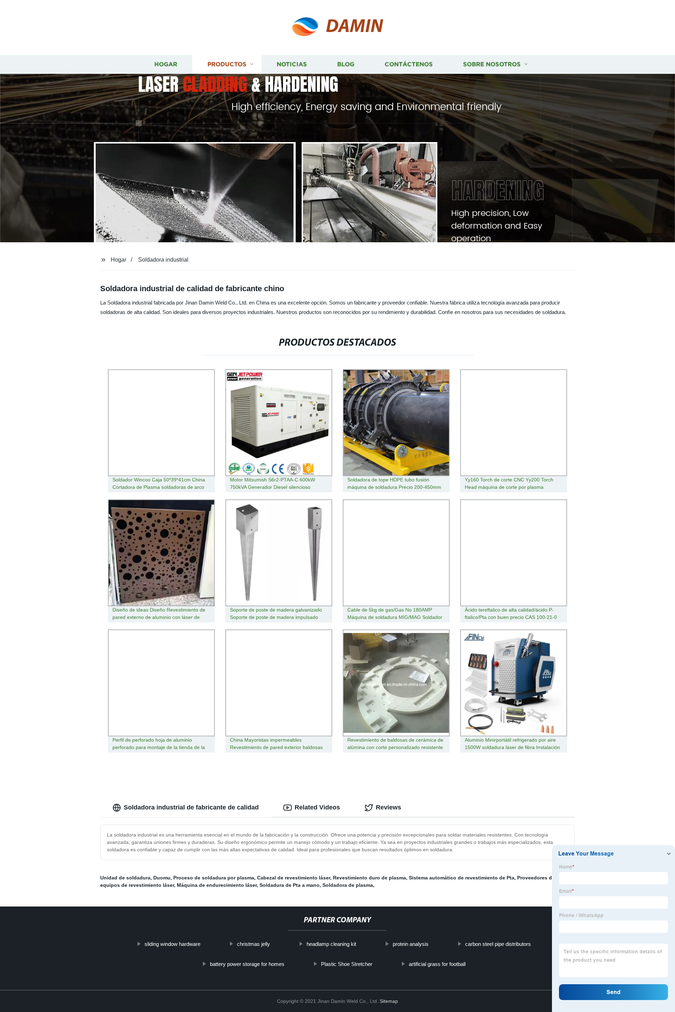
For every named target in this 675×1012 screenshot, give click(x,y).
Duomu (162, 877)
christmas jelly (253, 944)
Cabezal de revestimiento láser (293, 877)
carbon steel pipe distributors (498, 944)
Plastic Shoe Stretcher (346, 964)
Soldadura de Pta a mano (289, 885)
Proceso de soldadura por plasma (213, 877)
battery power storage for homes (247, 964)
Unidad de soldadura (125, 877)
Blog (345, 64)
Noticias (292, 64)
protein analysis (411, 944)
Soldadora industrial (163, 260)
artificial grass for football (437, 964)
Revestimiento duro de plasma (369, 877)
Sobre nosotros (492, 64)
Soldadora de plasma (347, 885)
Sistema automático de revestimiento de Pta (461, 877)
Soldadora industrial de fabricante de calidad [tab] (191, 807)
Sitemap (389, 1001)
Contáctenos (409, 64)
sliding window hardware (172, 944)
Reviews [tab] (388, 807)
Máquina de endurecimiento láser (217, 885)
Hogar (165, 64)
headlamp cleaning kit (331, 944)
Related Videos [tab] (317, 807)
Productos (226, 64)
